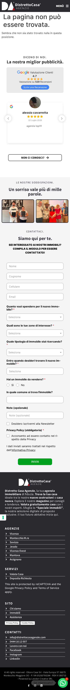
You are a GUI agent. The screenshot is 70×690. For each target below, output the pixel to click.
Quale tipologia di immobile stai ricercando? (34, 343)
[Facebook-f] (29, 685)
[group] (35, 120)
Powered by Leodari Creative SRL (36, 678)
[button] (62, 118)
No (23, 385)
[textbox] (34, 333)
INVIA (35, 461)
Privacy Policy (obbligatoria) (25, 430)
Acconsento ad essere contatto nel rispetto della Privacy (34, 437)
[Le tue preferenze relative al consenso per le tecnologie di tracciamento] (3, 517)
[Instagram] (35, 685)
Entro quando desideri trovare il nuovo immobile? (33, 362)
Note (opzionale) (17, 407)
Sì (12, 385)
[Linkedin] (41, 685)
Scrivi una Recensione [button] (35, 87)
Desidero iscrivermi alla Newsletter (32, 423)
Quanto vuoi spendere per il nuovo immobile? (33, 308)
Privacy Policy (23, 588)
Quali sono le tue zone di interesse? (30, 325)
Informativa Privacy (23, 450)
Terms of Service (48, 588)
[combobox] (35, 317)
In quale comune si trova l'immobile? (30, 392)
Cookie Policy (28, 623)
